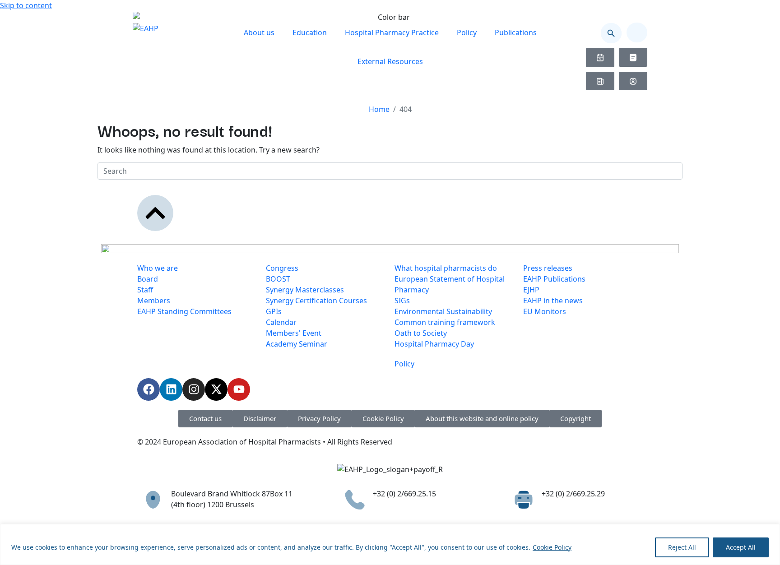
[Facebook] (148, 389)
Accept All (741, 547)
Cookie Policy (552, 547)
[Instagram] (193, 389)
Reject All (682, 547)
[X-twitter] (216, 389)
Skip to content (26, 5)
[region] (390, 544)
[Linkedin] (171, 389)
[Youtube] (239, 389)
